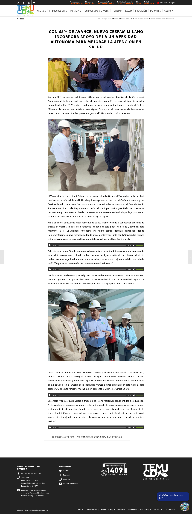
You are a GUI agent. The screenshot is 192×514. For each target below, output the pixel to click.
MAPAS (149, 2)
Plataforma (90, 2)
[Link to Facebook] (23, 2)
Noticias (20, 19)
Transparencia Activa (106, 2)
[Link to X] (18, 2)
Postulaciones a (76, 2)
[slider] (140, 245)
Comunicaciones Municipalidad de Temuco (101, 437)
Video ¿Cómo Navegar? (167, 3)
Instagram (66, 479)
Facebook (66, 475)
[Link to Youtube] (34, 2)
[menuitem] (76, 2)
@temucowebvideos (70, 484)
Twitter (65, 471)
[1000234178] (96, 75)
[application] (96, 245)
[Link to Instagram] (28, 2)
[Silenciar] (134, 245)
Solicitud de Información (125, 2)
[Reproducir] (50, 245)
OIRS (138, 2)
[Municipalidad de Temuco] (25, 10)
